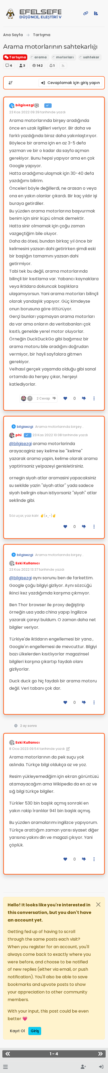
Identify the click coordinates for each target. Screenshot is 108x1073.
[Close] (98, 904)
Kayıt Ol (17, 1030)
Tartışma (17, 57)
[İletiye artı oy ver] (65, 399)
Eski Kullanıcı (27, 563)
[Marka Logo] (10, 13)
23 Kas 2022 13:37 (23, 569)
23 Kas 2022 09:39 (24, 112)
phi (18, 434)
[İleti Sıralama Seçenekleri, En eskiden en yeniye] (10, 83)
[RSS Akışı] (63, 66)
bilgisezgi (24, 105)
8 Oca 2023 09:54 (24, 748)
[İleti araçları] (94, 399)
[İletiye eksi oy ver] (84, 399)
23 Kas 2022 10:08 (47, 434)
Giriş (35, 1030)
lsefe (40, 13)
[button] (5, 1067)
